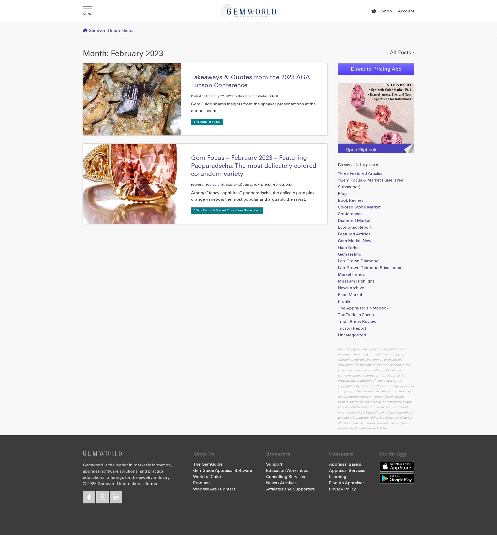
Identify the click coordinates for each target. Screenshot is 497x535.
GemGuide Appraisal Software (222, 470)
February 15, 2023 (219, 184)
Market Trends (351, 274)
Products (201, 483)
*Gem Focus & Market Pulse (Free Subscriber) (227, 210)
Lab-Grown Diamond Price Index (369, 268)
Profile (344, 301)
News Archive (351, 288)
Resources (278, 454)
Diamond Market (354, 221)
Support (274, 464)
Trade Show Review (357, 322)
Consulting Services (285, 477)
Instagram (102, 497)
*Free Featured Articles (360, 173)
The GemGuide (208, 464)
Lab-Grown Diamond (358, 261)
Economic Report (354, 227)
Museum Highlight (356, 281)
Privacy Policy (342, 489)
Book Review (350, 200)
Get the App (392, 454)
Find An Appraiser (346, 483)
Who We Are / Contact (214, 489)
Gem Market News (356, 241)
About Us (203, 454)
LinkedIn (116, 497)
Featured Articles (354, 234)
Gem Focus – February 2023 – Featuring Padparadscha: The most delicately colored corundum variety (253, 166)
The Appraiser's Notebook (363, 308)
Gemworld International (249, 11)
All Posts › (402, 52)
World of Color (207, 477)
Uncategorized (352, 335)
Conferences (350, 214)
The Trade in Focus (207, 122)
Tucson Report (352, 328)
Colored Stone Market (359, 207)
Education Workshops (287, 470)
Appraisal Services (347, 470)
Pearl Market (350, 295)
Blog (342, 194)
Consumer (341, 454)
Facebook (89, 497)
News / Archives (281, 483)
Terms (151, 484)
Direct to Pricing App (376, 69)
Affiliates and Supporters (290, 489)
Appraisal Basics (345, 464)
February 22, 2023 (219, 96)
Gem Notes (349, 247)
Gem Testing (349, 254)
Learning (337, 477)
